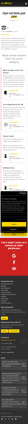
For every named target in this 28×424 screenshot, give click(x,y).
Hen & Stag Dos (5, 288)
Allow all (14, 224)
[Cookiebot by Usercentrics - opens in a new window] (19, 193)
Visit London (4, 290)
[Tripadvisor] (12, 419)
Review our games (6, 303)
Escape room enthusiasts (8, 294)
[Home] (6, 3)
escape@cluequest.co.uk (8, 340)
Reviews (5, 331)
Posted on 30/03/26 (24, 378)
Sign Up (4, 318)
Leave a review (14, 331)
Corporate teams (6, 292)
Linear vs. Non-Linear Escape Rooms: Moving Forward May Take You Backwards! (11, 364)
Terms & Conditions (7, 416)
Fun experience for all (13, 104)
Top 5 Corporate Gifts (8, 400)
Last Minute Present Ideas (9, 388)
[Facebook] (2, 419)
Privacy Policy (18, 416)
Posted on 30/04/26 (24, 365)
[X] (5, 419)
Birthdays (4, 286)
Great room (8, 136)
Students (3, 296)
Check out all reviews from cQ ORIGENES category (14, 233)
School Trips (4, 299)
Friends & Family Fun (7, 284)
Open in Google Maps (7, 352)
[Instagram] (9, 419)
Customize (13, 229)
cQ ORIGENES (9, 31)
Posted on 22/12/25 (24, 391)
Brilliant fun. (9, 168)
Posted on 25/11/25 (24, 403)
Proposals (4, 301)
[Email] (16, 419)
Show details (19, 219)
